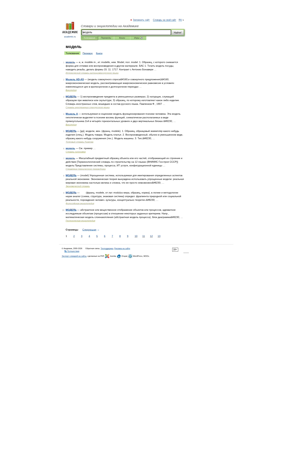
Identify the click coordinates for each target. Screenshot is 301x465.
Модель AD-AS (75, 79)
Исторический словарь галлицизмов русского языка (92, 73)
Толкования (89, 38)
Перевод (87, 53)
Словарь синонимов (76, 152)
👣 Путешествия (71, 251)
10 (136, 236)
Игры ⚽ (138, 38)
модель (70, 62)
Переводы (106, 38)
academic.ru (70, 36)
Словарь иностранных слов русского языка (88, 107)
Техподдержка (107, 248)
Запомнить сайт (141, 20)
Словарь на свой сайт (164, 20)
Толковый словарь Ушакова (79, 142)
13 (159, 236)
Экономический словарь (78, 186)
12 (151, 236)
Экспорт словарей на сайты (74, 256)
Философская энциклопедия (80, 203)
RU (180, 20)
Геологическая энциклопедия (80, 221)
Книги (122, 38)
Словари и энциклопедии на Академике (110, 26)
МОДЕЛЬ (71, 96)
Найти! (178, 32)
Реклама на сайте (122, 248)
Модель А (72, 113)
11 (143, 236)
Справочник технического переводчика (86, 169)
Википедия (71, 90)
